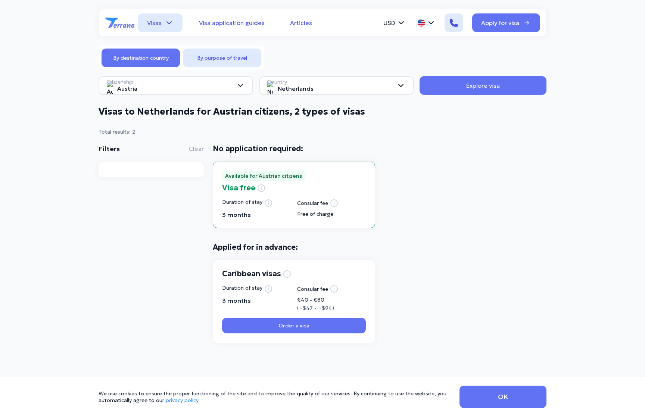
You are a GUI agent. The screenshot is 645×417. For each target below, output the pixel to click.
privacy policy (182, 400)
